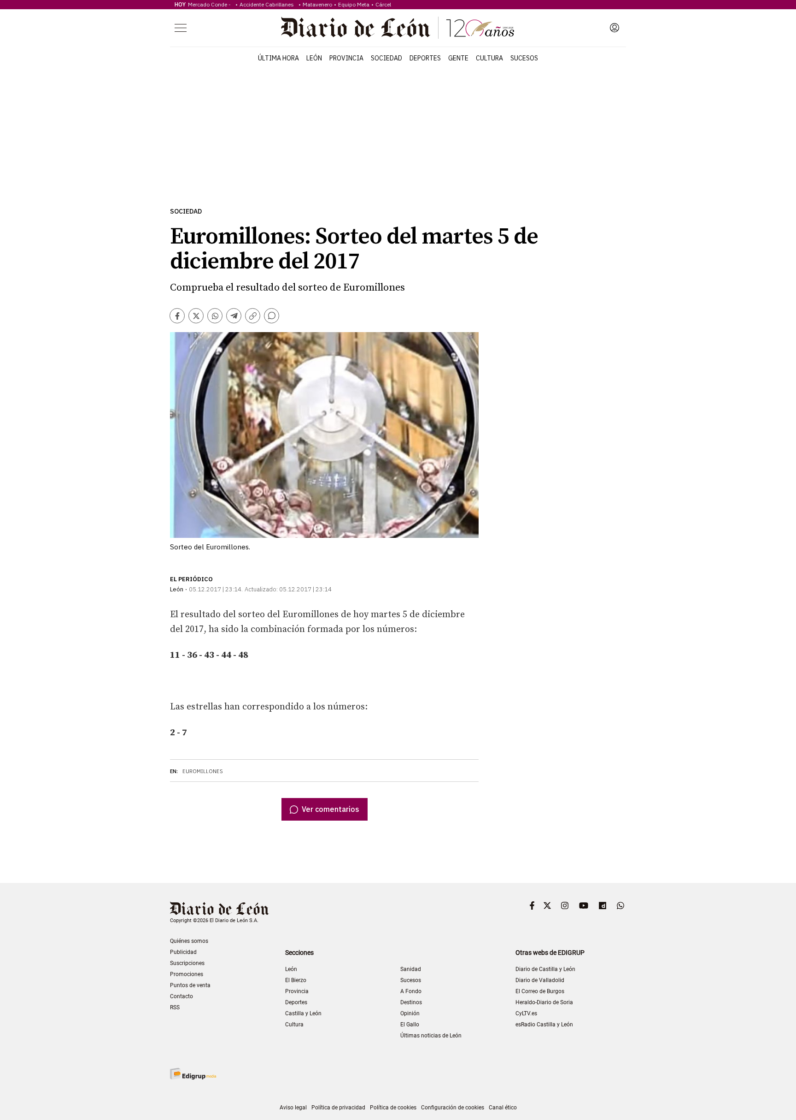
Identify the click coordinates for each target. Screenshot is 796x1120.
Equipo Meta (353, 4)
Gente (458, 58)
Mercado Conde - (211, 4)
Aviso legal (293, 1107)
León (314, 58)
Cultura (489, 58)
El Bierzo (295, 980)
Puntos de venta (190, 985)
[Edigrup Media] (193, 1074)
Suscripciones (187, 963)
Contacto (181, 996)
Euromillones (202, 771)
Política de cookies (393, 1107)
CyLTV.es (526, 1013)
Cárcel (383, 4)
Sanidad (410, 969)
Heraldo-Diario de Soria (544, 1002)
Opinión (410, 1013)
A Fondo (410, 991)
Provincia (346, 58)
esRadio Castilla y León (544, 1024)
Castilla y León (303, 1013)
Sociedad (386, 58)
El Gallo (409, 1024)
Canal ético (503, 1107)
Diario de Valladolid (539, 980)
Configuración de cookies (452, 1107)
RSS (175, 1007)
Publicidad (183, 952)
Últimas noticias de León (431, 1035)
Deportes (425, 58)
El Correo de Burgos (539, 991)
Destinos (411, 1002)
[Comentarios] (271, 316)
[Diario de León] (397, 28)
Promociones (186, 974)
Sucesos (524, 58)
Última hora (278, 58)
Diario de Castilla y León (545, 969)
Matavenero (317, 4)
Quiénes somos (189, 941)
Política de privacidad (338, 1107)
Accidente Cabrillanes (268, 4)
